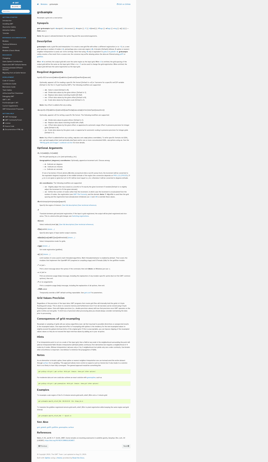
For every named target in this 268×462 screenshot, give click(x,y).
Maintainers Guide (9, 87)
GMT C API (6, 100)
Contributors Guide (9, 84)
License (7, 123)
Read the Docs (78, 458)
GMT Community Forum (13, 120)
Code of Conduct (9, 81)
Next (125, 446)
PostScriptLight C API (10, 103)
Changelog (6, 58)
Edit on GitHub (124, 4)
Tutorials (6, 33)
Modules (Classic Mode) (11, 50)
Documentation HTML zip (14, 129)
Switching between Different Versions (13, 69)
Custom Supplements (10, 106)
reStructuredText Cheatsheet (13, 93)
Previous (43, 446)
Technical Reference (10, 44)
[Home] (38, 4)
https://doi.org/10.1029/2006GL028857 (60, 440)
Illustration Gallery (9, 27)
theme (59, 458)
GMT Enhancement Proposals (13, 109)
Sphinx (47, 458)
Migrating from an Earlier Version (14, 73)
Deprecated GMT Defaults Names (14, 65)
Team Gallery (7, 90)
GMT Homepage (11, 117)
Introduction (7, 21)
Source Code (9, 126)
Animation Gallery (9, 30)
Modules (6, 41)
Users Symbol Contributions (13, 61)
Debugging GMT (8, 96)
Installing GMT (8, 24)
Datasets (6, 47)
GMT (16, 3)
